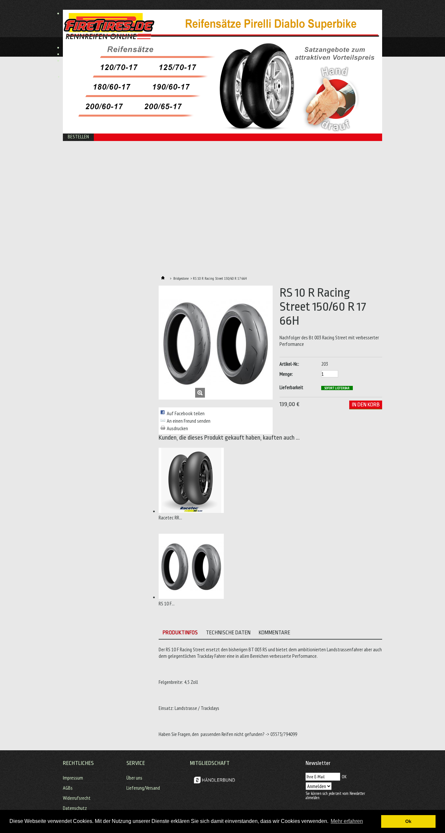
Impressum (73, 777)
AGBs (68, 787)
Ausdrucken (177, 428)
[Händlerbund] (214, 785)
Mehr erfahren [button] (347, 821)
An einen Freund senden (188, 420)
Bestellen (78, 136)
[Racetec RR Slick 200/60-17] (191, 511)
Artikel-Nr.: (289, 363)
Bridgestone (181, 278)
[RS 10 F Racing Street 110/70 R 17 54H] (191, 597)
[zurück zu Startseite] (163, 278)
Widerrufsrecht (77, 798)
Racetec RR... (170, 517)
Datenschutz (75, 808)
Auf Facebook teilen (186, 413)
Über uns (134, 777)
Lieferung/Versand (143, 787)
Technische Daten (228, 632)
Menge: (286, 374)
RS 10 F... (167, 603)
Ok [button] (408, 821)
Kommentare (274, 632)
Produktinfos (180, 632)
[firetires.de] (129, 29)
